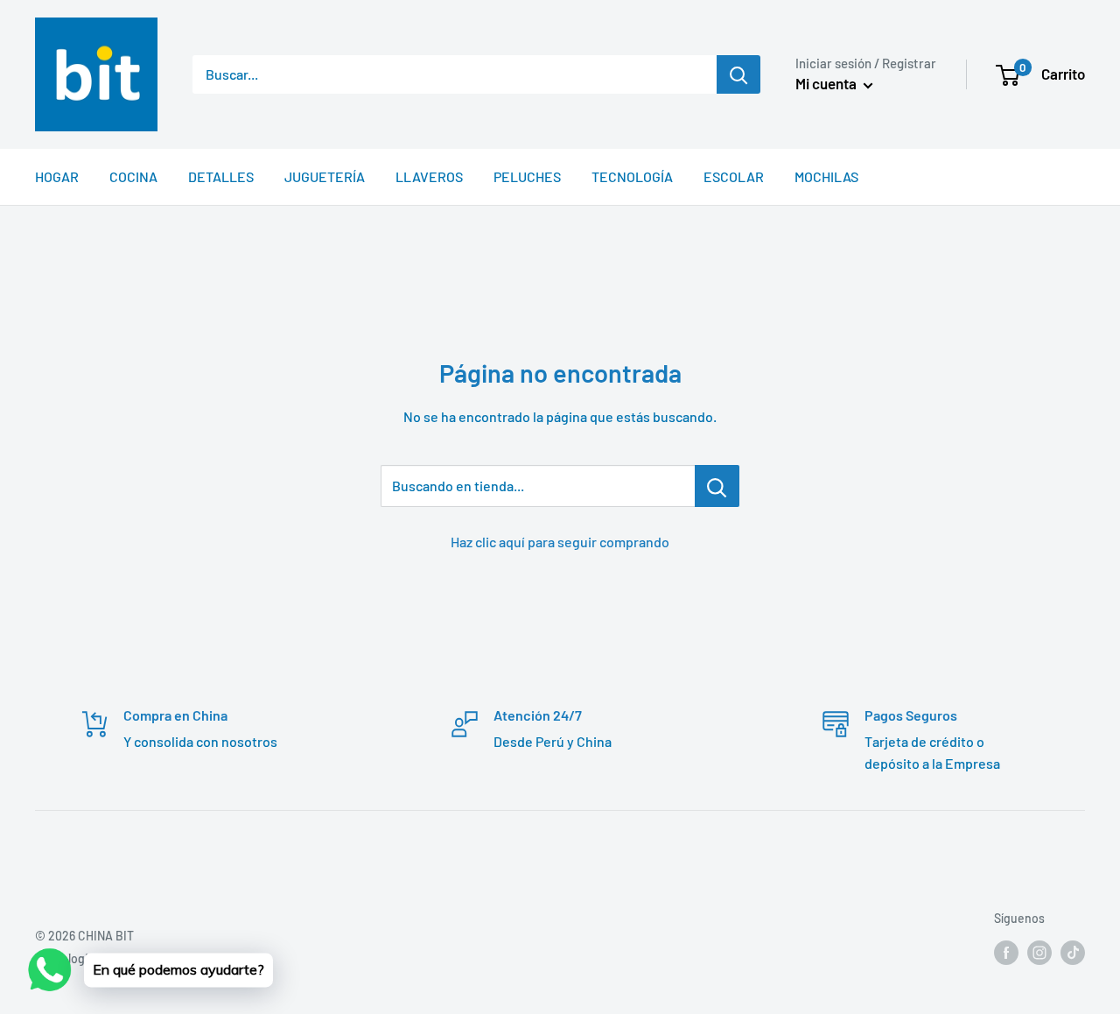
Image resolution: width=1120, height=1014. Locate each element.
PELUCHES (527, 176)
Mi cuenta (827, 83)
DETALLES (221, 176)
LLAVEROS (429, 176)
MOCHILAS (826, 176)
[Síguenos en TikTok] (1072, 952)
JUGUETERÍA (324, 176)
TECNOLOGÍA (632, 176)
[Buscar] (738, 74)
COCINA (133, 176)
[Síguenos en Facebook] (1006, 952)
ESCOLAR (734, 176)
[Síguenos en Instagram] (1039, 952)
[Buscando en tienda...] (717, 486)
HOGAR (57, 176)
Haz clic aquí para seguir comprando (560, 541)
